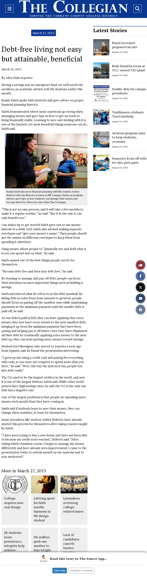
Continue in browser (81, 570)
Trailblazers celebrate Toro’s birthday (128, 114)
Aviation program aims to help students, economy (128, 137)
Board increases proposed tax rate (124, 45)
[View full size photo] (46, 160)
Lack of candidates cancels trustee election (71, 543)
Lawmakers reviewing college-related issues (73, 504)
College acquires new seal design (13, 502)
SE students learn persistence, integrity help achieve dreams (14, 543)
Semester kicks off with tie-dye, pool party (129, 160)
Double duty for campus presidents (129, 91)
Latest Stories (110, 30)
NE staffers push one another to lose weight (42, 543)
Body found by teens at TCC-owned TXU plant (128, 68)
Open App (59, 570)
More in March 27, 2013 (23, 471)
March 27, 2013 (43, 33)
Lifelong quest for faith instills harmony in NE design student (44, 509)
